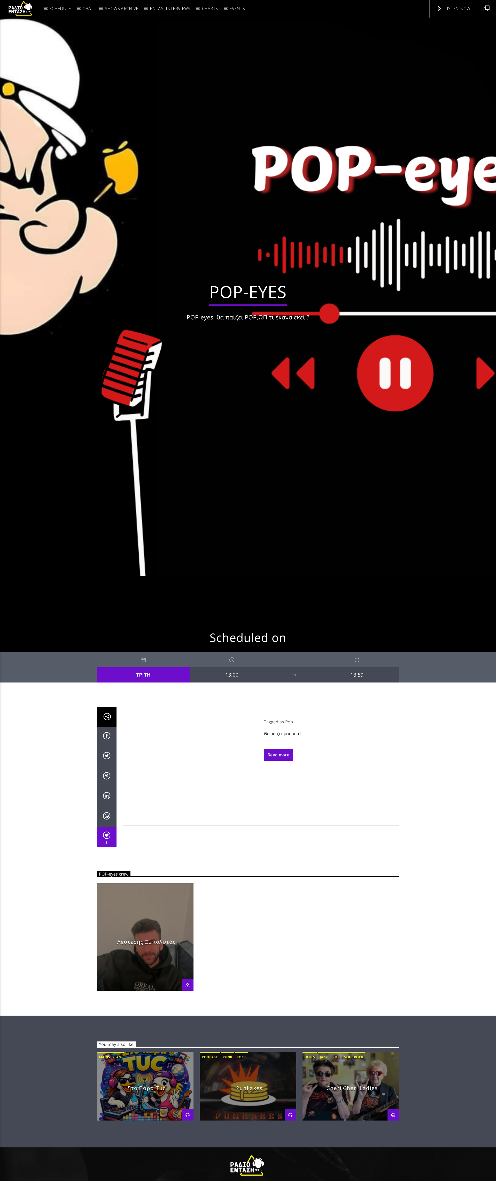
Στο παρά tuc (146, 1139)
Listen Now (456, 8)
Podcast (210, 1108)
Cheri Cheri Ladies (352, 1139)
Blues (310, 1108)
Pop (289, 773)
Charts (210, 8)
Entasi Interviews (170, 8)
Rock (241, 1108)
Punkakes (249, 1139)
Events (237, 8)
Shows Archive (121, 8)
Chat (87, 8)
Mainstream (110, 1108)
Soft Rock (353, 1108)
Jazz (324, 1108)
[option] (145, 988)
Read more (278, 806)
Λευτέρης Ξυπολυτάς (146, 993)
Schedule (60, 8)
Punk (227, 1108)
